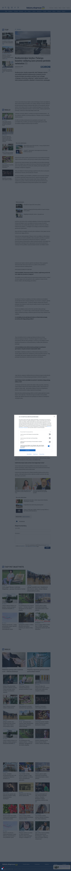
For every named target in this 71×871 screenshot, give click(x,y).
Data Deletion (29, 454)
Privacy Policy (41, 454)
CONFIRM (27, 450)
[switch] (49, 434)
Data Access (35, 454)
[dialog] (35, 435)
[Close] (55, 417)
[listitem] (35, 431)
